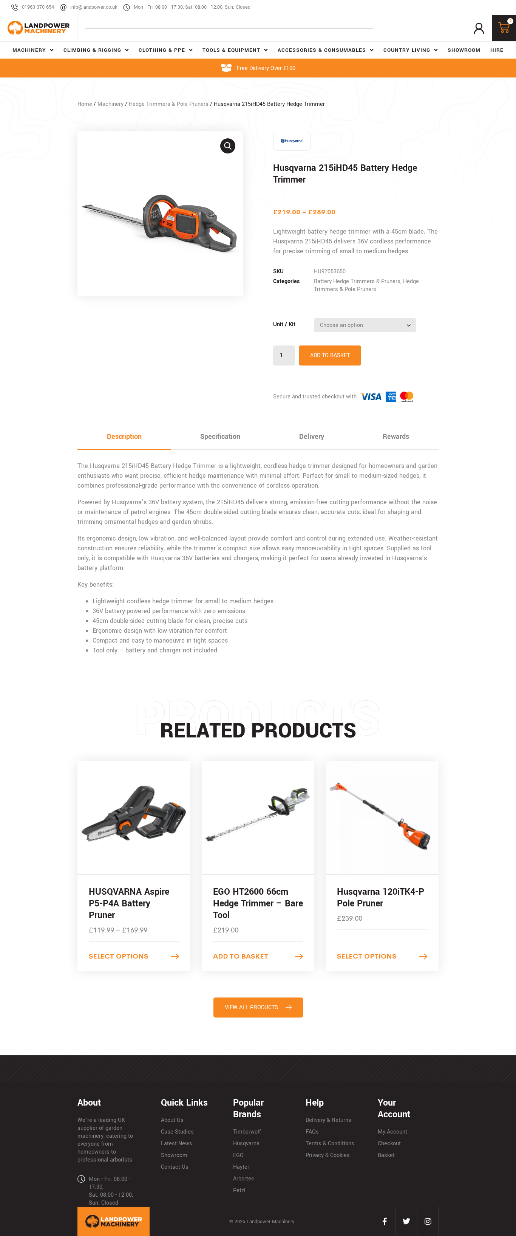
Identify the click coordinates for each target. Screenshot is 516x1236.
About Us (172, 1120)
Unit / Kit (284, 324)
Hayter (241, 1167)
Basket (386, 1155)
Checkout (389, 1144)
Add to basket (330, 355)
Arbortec (243, 1179)
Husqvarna (246, 1144)
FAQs (312, 1132)
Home (84, 104)
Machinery (110, 104)
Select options (118, 956)
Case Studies (177, 1132)
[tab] (124, 437)
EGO (238, 1155)
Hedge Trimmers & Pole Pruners (169, 104)
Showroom (174, 1155)
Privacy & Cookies (328, 1155)
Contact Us (174, 1167)
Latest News (176, 1144)
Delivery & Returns (328, 1120)
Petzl (239, 1190)
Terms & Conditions (330, 1144)
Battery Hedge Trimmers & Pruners (357, 281)
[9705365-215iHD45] (160, 213)
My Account (392, 1132)
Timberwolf (247, 1132)
